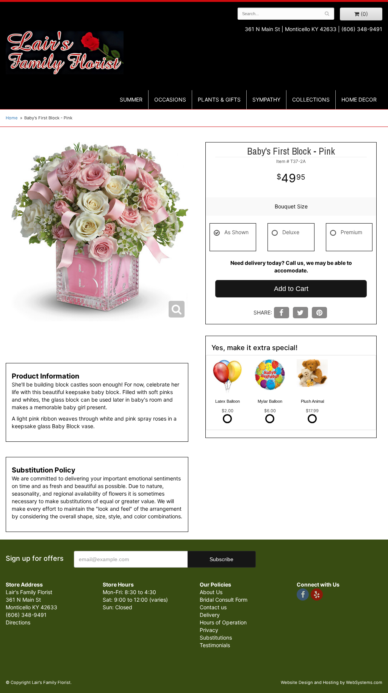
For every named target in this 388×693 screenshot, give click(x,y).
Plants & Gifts (219, 99)
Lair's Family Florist (65, 52)
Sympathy (266, 99)
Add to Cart (291, 289)
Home (12, 117)
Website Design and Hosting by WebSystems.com (331, 682)
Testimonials (215, 645)
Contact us (213, 607)
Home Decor (359, 99)
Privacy (209, 630)
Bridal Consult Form (223, 599)
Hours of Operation (223, 622)
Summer (131, 99)
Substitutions (216, 637)
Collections (311, 99)
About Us (211, 592)
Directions (18, 622)
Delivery (210, 615)
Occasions (170, 99)
